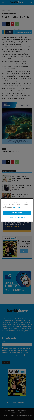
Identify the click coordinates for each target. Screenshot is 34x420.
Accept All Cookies (17, 212)
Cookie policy (16, 207)
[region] (17, 210)
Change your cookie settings (17, 217)
